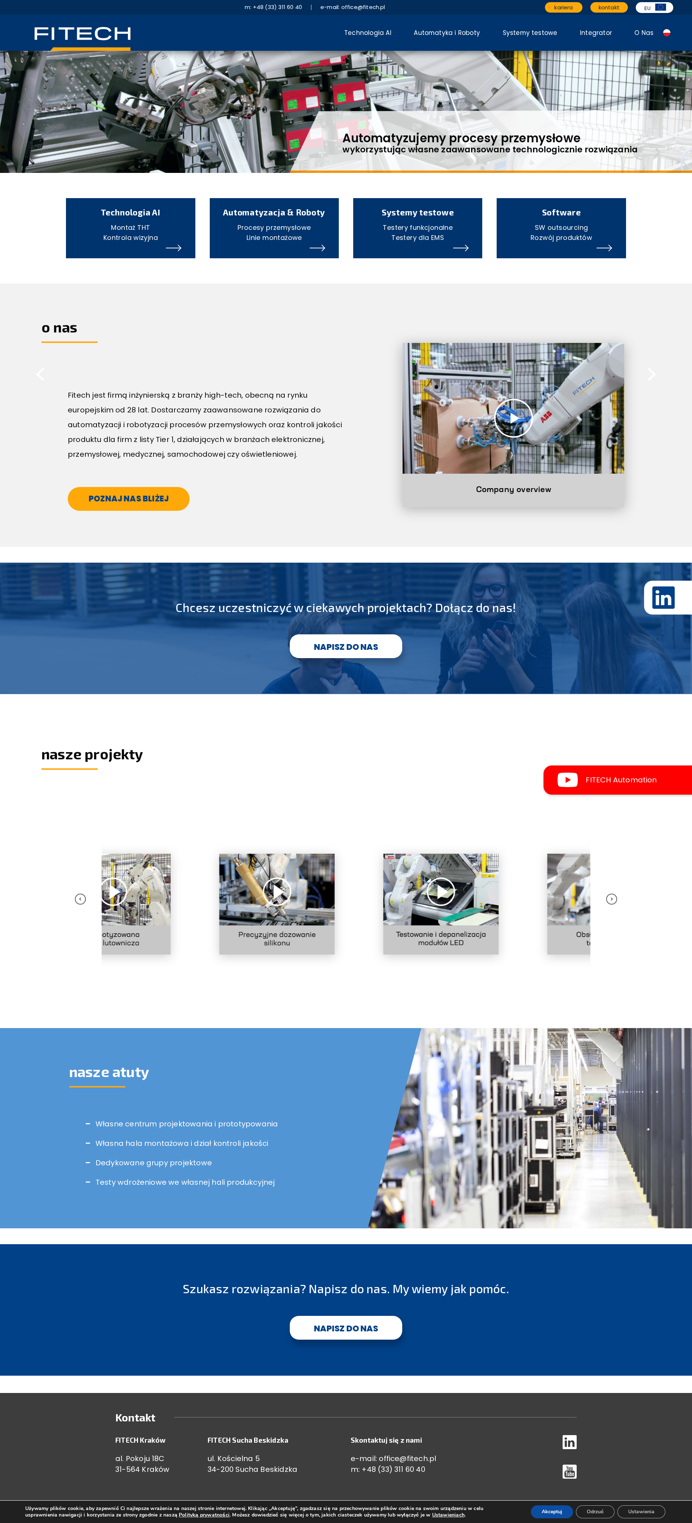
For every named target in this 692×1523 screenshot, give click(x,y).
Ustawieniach (448, 1515)
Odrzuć (595, 1511)
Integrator (596, 32)
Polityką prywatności (204, 1514)
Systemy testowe (530, 32)
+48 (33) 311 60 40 (393, 1469)
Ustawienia (641, 1511)
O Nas (643, 32)
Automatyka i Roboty (447, 32)
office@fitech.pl (407, 1458)
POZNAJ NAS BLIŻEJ (129, 498)
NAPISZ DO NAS (346, 647)
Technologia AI (367, 32)
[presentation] (107, 879)
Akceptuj (552, 1511)
